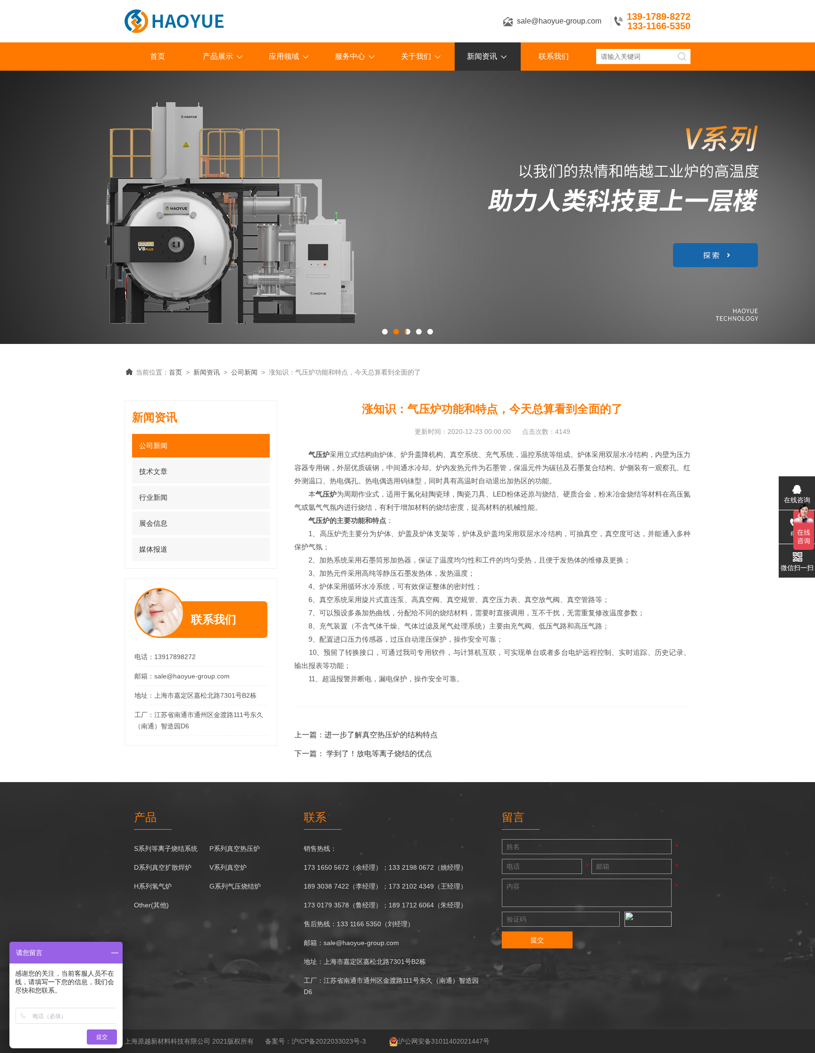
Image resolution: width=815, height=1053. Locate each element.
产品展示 (218, 56)
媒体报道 (153, 549)
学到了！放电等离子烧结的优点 (379, 754)
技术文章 (153, 471)
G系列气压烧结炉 (235, 886)
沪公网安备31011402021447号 (444, 1041)
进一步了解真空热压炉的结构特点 (381, 735)
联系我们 (554, 56)
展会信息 (153, 523)
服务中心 (350, 56)
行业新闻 (153, 497)
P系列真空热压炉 (234, 848)
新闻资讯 (482, 56)
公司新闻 (244, 372)
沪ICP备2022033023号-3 (328, 1041)
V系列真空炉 (228, 867)
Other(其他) (151, 905)
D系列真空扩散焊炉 (162, 867)
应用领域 (284, 56)
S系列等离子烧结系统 (166, 848)
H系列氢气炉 (153, 886)
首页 (157, 56)
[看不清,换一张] (648, 919)
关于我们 (416, 56)
